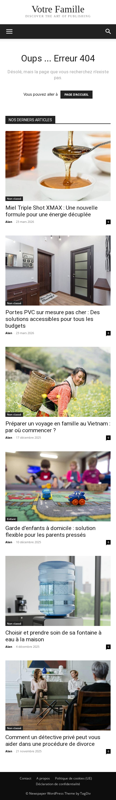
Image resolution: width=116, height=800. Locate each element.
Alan (8, 222)
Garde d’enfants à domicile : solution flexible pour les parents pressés (50, 531)
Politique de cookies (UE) (73, 778)
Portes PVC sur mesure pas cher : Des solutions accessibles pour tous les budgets (52, 319)
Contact (25, 778)
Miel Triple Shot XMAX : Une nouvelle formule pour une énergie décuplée (51, 211)
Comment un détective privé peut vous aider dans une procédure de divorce (52, 740)
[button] (9, 31)
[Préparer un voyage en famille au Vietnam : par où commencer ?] (58, 382)
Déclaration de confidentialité (58, 784)
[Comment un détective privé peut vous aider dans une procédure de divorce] (58, 695)
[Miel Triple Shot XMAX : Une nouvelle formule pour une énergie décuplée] (58, 166)
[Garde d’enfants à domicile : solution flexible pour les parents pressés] (58, 486)
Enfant (11, 519)
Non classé (14, 198)
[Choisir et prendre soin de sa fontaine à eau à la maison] (58, 591)
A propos (43, 778)
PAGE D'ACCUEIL (76, 94)
